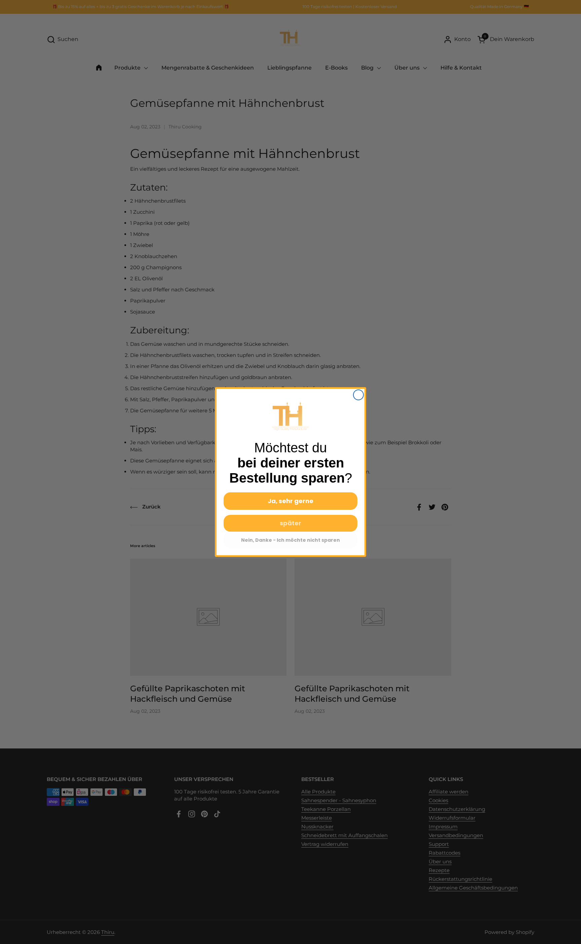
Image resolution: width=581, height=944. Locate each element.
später (290, 523)
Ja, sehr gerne (290, 501)
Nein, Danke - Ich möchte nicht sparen (290, 540)
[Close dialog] (358, 395)
